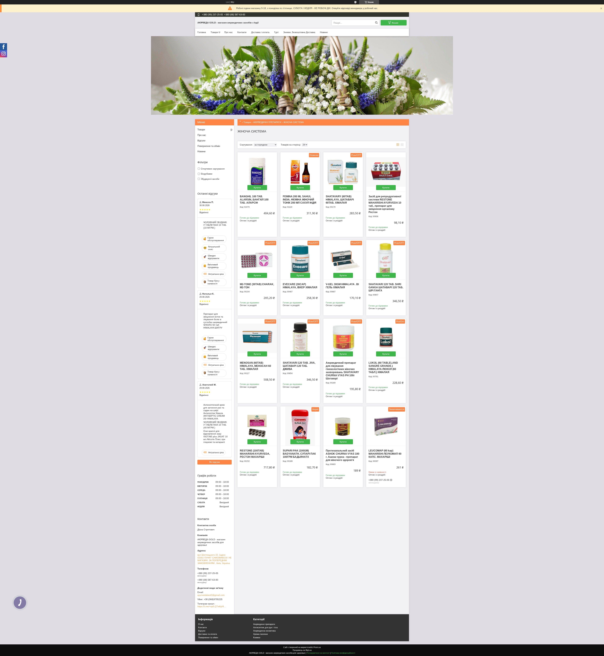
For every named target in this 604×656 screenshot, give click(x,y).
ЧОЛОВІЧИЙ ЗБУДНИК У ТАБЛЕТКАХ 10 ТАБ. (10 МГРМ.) (215, 225)
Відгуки (201, 140)
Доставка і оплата (260, 32)
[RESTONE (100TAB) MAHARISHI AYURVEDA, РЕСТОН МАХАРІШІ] (257, 426)
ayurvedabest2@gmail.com (211, 595)
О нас (201, 624)
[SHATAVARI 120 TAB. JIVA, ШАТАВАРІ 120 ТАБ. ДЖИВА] (300, 338)
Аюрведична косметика (264, 631)
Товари (214, 32)
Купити (257, 187)
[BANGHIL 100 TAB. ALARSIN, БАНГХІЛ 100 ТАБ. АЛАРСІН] (257, 172)
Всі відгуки (214, 462)
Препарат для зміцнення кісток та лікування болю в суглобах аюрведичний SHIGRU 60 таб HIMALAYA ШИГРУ (215, 321)
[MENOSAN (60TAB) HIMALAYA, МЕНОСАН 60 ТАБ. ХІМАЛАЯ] (257, 338)
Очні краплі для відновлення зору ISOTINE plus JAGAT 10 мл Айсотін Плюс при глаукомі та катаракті (215, 436)
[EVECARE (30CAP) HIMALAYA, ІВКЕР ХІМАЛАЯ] (300, 259)
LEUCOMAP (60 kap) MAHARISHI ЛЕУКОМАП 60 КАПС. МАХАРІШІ (385, 453)
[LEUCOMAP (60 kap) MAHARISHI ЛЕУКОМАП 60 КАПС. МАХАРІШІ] (386, 426)
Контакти (241, 32)
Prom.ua (317, 647)
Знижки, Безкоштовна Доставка (299, 32)
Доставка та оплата (207, 634)
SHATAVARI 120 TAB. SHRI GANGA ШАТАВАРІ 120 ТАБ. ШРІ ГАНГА (386, 287)
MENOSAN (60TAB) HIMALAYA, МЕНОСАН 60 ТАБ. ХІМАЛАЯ (255, 365)
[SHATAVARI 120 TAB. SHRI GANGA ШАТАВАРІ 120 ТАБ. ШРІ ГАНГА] (386, 259)
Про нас (228, 32)
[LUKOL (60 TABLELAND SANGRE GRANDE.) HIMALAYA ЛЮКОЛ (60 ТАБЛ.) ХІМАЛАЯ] (386, 338)
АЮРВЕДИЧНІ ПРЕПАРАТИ (267, 122)
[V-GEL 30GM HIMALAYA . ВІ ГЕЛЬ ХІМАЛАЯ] (343, 259)
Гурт (276, 32)
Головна (201, 32)
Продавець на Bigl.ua (302, 650)
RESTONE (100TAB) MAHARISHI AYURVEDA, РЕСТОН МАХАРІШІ (255, 453)
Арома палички (260, 634)
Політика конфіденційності (343, 653)
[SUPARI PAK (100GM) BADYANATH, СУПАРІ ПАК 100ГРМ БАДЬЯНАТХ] (300, 426)
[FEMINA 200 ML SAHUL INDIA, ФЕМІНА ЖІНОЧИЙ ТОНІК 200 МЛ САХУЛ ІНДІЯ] (300, 172)
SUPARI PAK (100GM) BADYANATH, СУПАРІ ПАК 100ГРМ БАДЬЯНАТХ (299, 453)
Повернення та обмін (208, 146)
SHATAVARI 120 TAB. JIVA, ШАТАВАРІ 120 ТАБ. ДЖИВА (299, 365)
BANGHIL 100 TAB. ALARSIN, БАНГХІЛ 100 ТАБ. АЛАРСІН (254, 199)
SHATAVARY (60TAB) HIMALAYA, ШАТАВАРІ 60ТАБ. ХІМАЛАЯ (340, 199)
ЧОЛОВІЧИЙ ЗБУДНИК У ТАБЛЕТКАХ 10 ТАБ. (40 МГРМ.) (215, 425)
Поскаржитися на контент (318, 653)
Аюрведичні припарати (264, 624)
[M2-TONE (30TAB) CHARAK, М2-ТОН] (257, 259)
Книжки (256, 637)
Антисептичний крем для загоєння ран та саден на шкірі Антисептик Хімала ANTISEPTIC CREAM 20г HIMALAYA (214, 412)
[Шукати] (376, 22)
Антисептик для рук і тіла (265, 627)
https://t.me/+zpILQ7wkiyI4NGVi (212, 606)
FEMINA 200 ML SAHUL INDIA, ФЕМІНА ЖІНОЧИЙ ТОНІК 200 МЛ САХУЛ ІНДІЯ (299, 199)
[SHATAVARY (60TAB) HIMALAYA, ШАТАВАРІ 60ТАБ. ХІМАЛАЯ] (343, 172)
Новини (324, 32)
